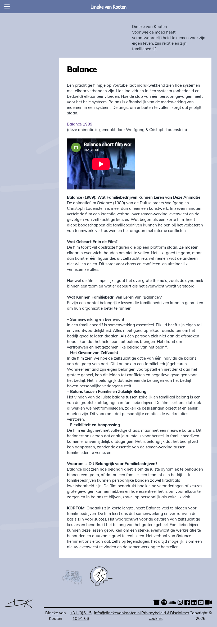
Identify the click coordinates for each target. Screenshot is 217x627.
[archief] (156, 603)
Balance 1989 (79, 125)
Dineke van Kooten (149, 27)
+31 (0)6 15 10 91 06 (81, 616)
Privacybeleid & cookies (155, 616)
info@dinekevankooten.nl (117, 613)
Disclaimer (179, 613)
